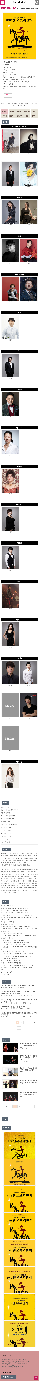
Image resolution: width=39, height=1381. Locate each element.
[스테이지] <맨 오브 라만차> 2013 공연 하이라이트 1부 (28, 1057)
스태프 (19, 111)
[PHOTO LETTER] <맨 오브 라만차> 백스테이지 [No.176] (17, 985)
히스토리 (34, 116)
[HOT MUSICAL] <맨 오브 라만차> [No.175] (13, 1007)
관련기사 (12, 116)
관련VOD (19, 116)
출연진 (12, 111)
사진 (26, 116)
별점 (34, 111)
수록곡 (5, 116)
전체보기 (4, 111)
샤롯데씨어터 (13, 75)
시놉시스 (27, 111)
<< (4, 1022)
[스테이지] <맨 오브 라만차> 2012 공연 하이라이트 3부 (28, 1094)
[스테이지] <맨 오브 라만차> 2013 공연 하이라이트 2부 (28, 1045)
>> (19, 1028)
